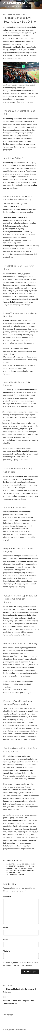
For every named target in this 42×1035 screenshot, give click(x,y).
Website (6, 951)
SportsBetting (13, 872)
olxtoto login (8, 1015)
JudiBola (30, 866)
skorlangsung (26, 870)
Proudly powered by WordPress (14, 1030)
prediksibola (12, 870)
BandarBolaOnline (15, 864)
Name (6, 928)
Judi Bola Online (14, 861)
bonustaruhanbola (15, 866)
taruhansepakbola (15, 874)
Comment (8, 896)
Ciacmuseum (14, 3)
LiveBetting (12, 868)
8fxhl (26, 14)
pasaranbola (25, 868)
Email (6, 939)
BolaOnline (30, 864)
